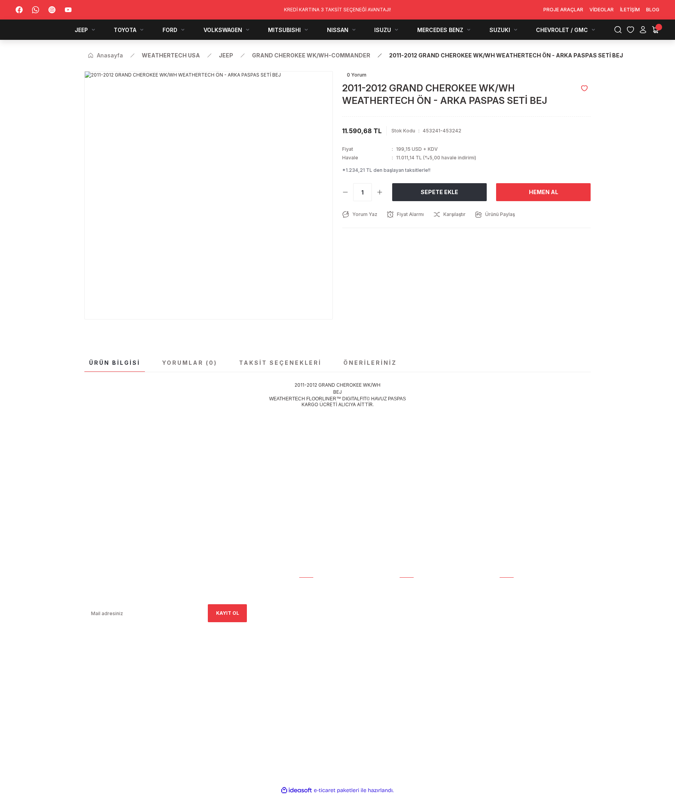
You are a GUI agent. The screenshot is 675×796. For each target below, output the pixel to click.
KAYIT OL (227, 613)
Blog (305, 642)
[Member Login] (643, 30)
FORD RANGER (517, 620)
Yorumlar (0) (189, 362)
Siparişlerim (315, 609)
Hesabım (310, 588)
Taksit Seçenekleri (280, 362)
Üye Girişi (412, 609)
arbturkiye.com (191, 691)
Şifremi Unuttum (422, 620)
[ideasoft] (296, 790)
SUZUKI (508, 686)
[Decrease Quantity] (345, 192)
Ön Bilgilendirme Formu (431, 664)
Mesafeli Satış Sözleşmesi (434, 631)
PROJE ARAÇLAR (519, 588)
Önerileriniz (370, 362)
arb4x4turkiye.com (106, 691)
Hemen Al (543, 192)
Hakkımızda (314, 598)
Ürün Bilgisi (114, 362)
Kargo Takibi (416, 588)
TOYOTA (510, 609)
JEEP (505, 598)
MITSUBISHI (513, 642)
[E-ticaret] (336, 790)
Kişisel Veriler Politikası (432, 675)
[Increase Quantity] (380, 192)
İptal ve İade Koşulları (430, 653)
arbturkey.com (148, 691)
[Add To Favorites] (584, 88)
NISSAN (509, 653)
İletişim (309, 631)
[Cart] (655, 30)
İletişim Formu (318, 620)
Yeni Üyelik (414, 598)
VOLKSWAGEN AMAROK (528, 631)
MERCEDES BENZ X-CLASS (531, 675)
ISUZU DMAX (515, 664)
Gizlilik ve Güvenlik (425, 642)
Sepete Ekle (439, 192)
